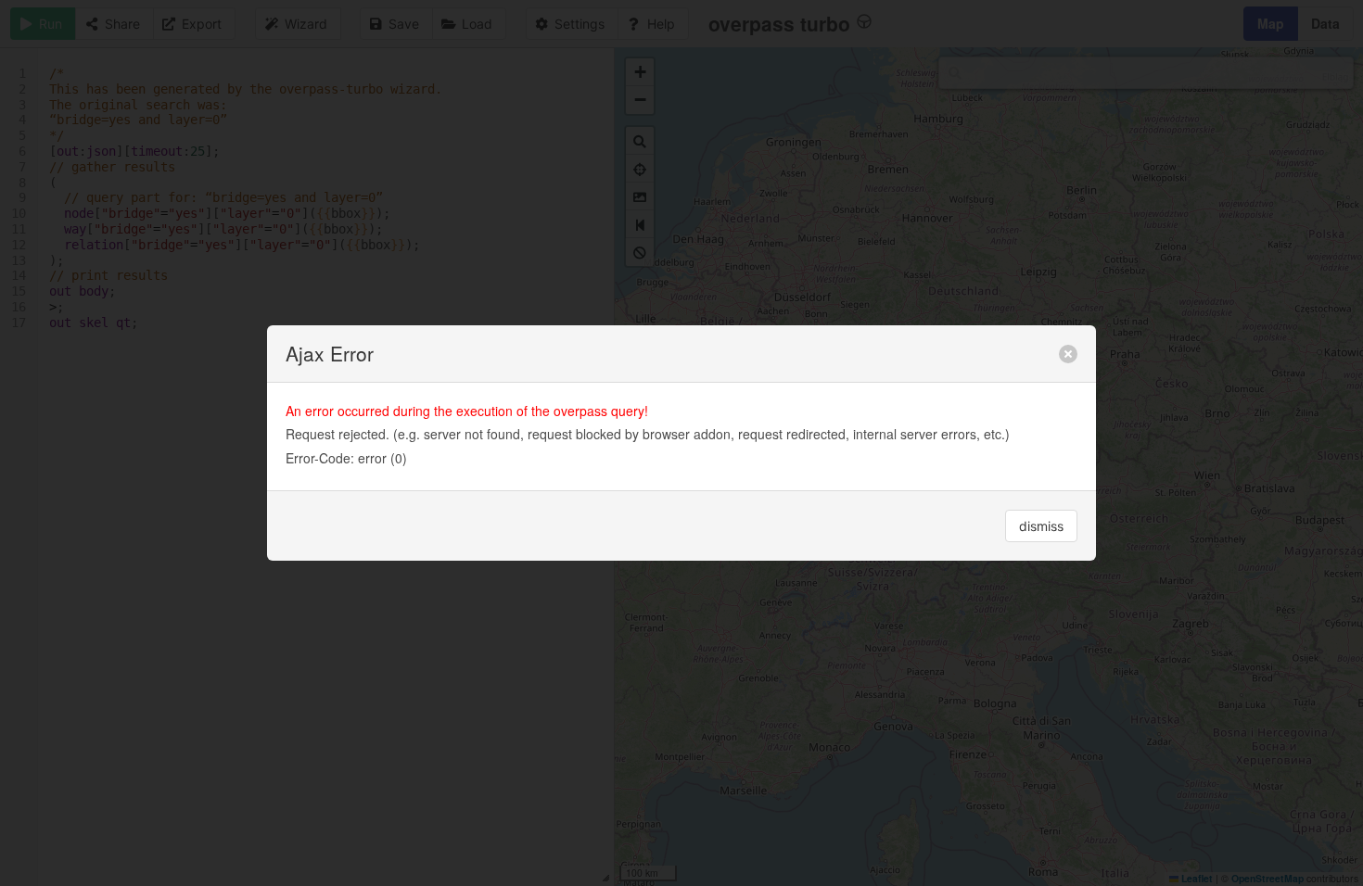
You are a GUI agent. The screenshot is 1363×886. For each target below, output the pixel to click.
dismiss (1041, 526)
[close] (1068, 354)
